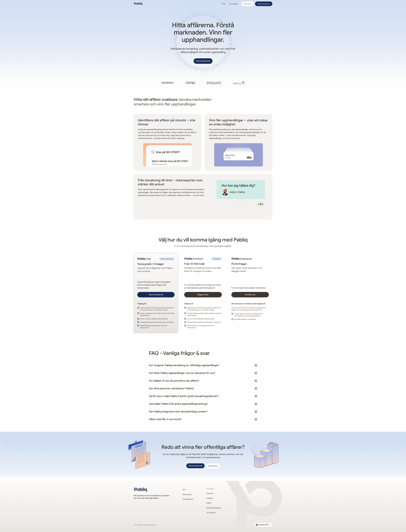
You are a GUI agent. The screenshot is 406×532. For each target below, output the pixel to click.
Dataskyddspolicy (213, 508)
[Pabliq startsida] (138, 3)
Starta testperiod (263, 4)
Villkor (209, 503)
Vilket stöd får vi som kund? (165, 419)
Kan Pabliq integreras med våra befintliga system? (178, 411)
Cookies (209, 498)
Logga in (235, 4)
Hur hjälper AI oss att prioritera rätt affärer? (174, 380)
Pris (223, 4)
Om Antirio (210, 513)
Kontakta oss (250, 295)
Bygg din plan (203, 295)
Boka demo (247, 4)
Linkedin (209, 493)
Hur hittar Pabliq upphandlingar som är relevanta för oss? (182, 373)
